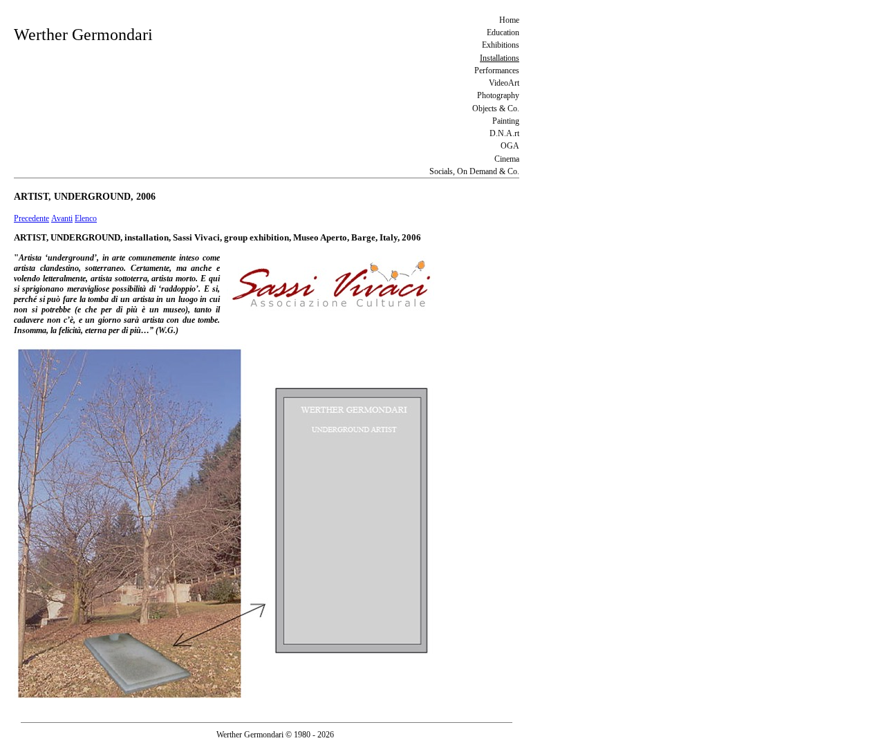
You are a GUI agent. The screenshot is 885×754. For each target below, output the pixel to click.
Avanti (62, 218)
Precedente (31, 218)
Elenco (86, 218)
